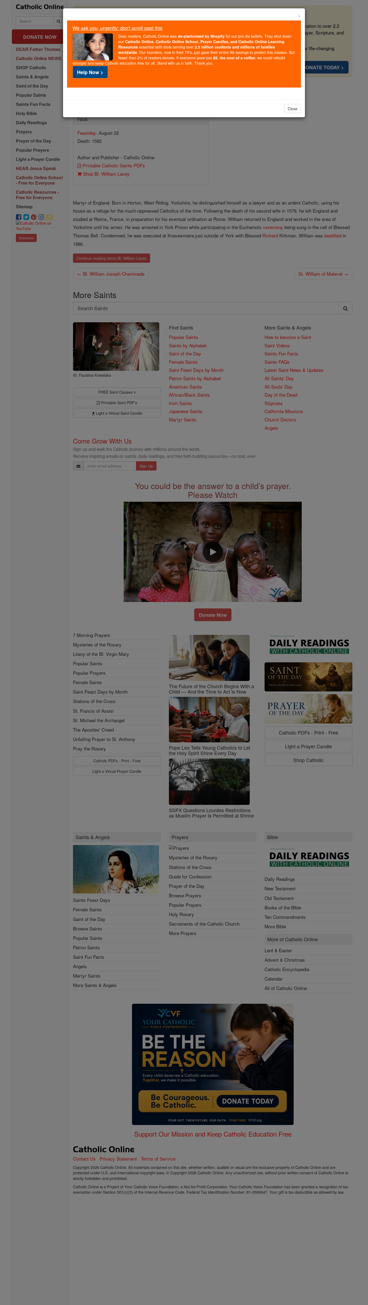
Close (292, 108)
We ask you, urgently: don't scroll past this (117, 27)
